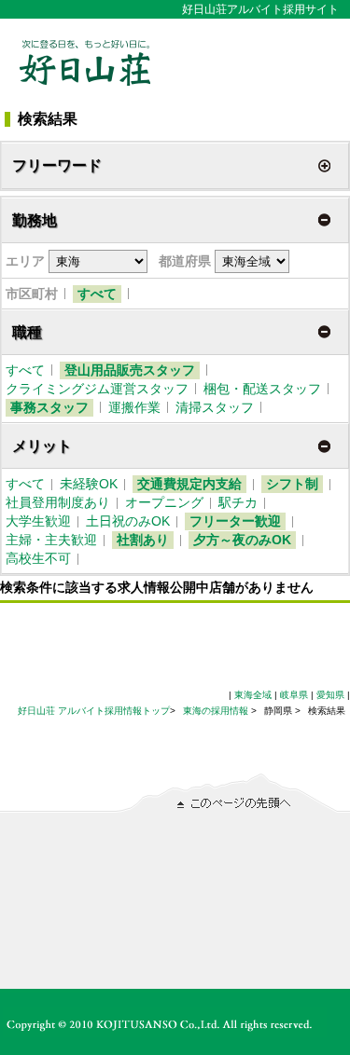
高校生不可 (38, 558)
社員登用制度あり (58, 502)
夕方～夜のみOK (242, 539)
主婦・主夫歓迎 (51, 539)
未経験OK (89, 483)
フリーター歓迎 (235, 521)
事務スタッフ (49, 407)
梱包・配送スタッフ (262, 388)
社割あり (143, 539)
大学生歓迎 (38, 521)
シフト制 (292, 483)
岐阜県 (294, 695)
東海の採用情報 (217, 711)
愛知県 (330, 695)
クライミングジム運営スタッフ (97, 388)
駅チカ (238, 502)
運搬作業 (134, 407)
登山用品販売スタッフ (129, 370)
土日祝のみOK (128, 521)
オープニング (164, 502)
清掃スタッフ (214, 407)
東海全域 (253, 695)
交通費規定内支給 (189, 483)
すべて (97, 293)
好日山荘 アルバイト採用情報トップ (94, 711)
